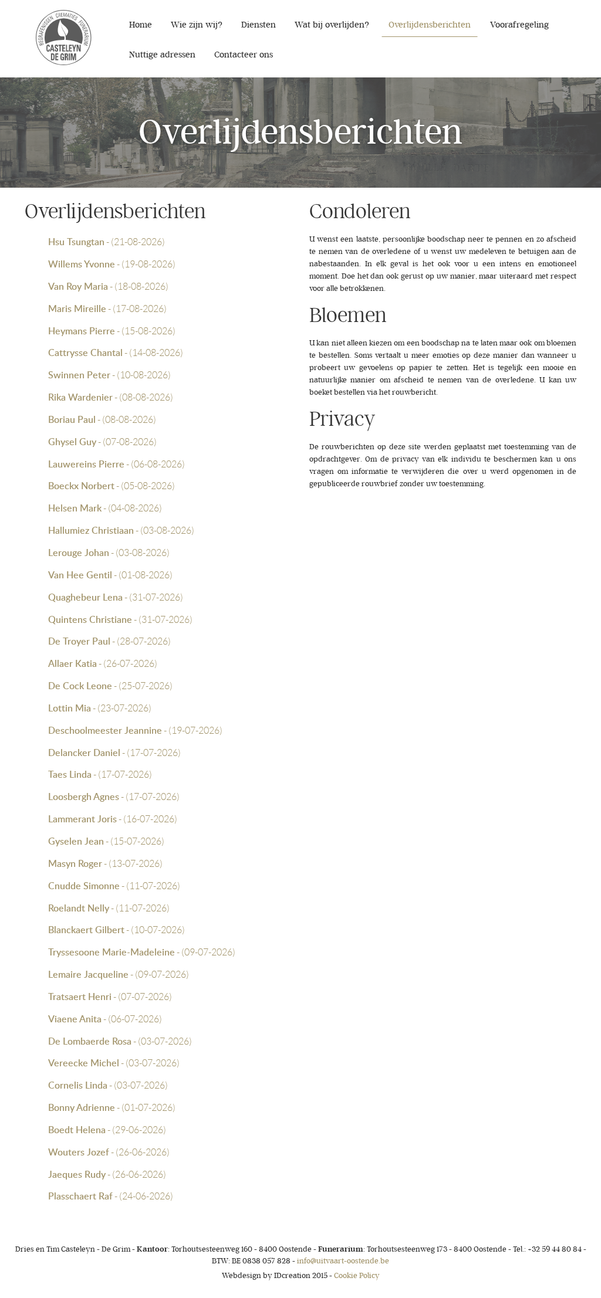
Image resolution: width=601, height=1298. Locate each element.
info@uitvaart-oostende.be (343, 1261)
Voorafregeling (519, 24)
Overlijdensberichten (430, 24)
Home (140, 24)
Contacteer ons (243, 54)
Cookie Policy (357, 1275)
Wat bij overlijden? (332, 24)
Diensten (258, 24)
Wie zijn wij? (196, 24)
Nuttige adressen (162, 54)
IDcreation (266, 1275)
